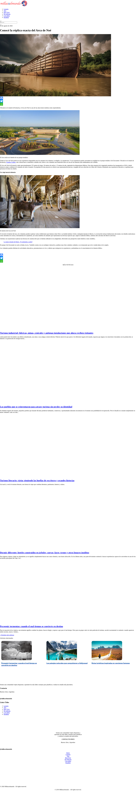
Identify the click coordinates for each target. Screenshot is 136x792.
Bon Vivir (7, 12)
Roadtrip (6, 17)
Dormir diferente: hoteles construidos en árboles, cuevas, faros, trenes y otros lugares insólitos (44, 552)
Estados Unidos (11, 162)
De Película (68, 759)
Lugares (6, 9)
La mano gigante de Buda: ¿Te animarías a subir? (18, 242)
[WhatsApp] (68, 104)
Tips (5, 11)
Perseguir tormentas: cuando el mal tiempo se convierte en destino (31, 626)
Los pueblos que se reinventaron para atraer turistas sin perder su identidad (36, 407)
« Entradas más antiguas (7, 635)
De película (7, 14)
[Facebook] (68, 98)
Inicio (68, 753)
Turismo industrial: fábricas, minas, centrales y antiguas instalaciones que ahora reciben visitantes (46, 333)
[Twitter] (68, 101)
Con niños (7, 16)
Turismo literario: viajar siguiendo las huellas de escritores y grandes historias (37, 480)
